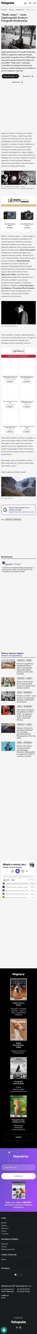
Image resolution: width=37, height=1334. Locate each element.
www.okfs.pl (13, 449)
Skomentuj (26, 76)
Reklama (4, 1226)
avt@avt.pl (5, 1295)
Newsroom (5, 1228)
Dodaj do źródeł (9, 76)
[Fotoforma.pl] (18, 201)
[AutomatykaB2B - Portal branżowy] (18, 1322)
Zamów (18, 1137)
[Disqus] (18, 586)
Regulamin (4, 1244)
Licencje (4, 1247)
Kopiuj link (16, 82)
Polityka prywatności (8, 1249)
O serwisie (4, 1234)
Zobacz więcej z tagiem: (12, 654)
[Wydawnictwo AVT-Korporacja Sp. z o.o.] (18, 1278)
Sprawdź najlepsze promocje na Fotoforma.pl (18, 205)
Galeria (3, 1259)
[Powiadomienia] (4, 1330)
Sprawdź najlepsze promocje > (18, 356)
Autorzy (3, 1231)
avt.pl (3, 1298)
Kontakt (3, 1223)
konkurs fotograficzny (13, 519)
